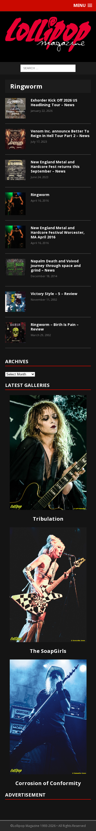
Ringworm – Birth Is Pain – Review (55, 327)
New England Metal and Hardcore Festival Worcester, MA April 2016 (57, 232)
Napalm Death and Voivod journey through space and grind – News (56, 266)
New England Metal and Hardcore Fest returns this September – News (55, 167)
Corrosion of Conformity (48, 783)
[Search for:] (48, 68)
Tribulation (48, 518)
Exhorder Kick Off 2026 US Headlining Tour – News (54, 102)
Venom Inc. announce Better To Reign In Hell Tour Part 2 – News (60, 133)
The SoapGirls (48, 650)
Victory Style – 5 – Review (54, 293)
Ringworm (40, 194)
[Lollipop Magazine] (48, 34)
